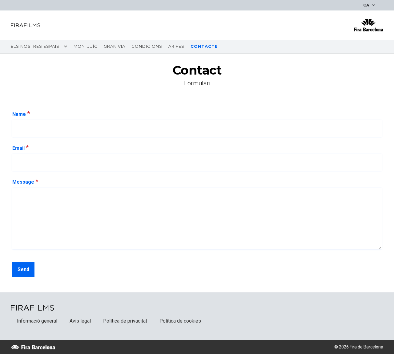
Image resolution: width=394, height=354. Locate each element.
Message (25, 181)
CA (367, 5)
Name (21, 114)
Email (20, 147)
